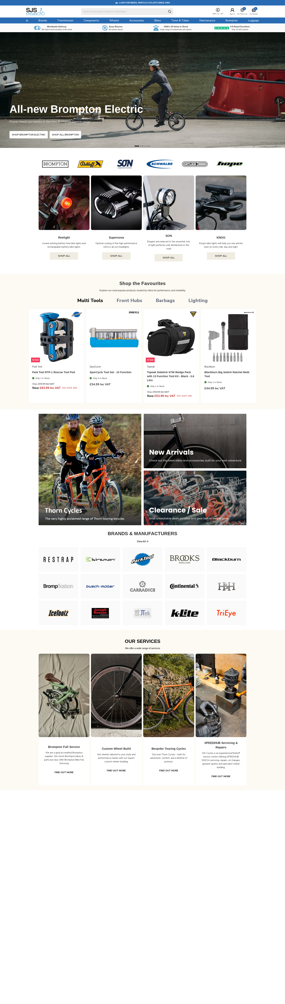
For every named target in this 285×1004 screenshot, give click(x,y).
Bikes (157, 20)
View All (141, 541)
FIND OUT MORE (64, 772)
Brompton (231, 20)
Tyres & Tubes (180, 20)
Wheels (114, 20)
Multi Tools (90, 300)
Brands (42, 20)
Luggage (253, 20)
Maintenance (207, 20)
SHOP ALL (64, 256)
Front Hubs (129, 300)
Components (91, 20)
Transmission (65, 20)
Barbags (165, 300)
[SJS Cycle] (48, 11)
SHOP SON (23, 134)
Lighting (198, 300)
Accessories (136, 20)
